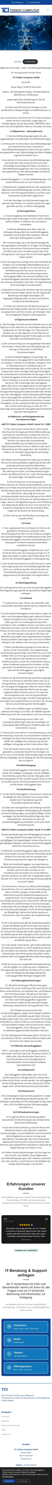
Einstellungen (7, 1477)
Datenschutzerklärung (10, 1426)
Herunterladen (30, 62)
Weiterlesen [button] (26, 1240)
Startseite (5, 1417)
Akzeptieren (9, 1481)
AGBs (3, 1430)
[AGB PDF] (17, 62)
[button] (24, 47)
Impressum (6, 1434)
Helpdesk (5, 1421)
